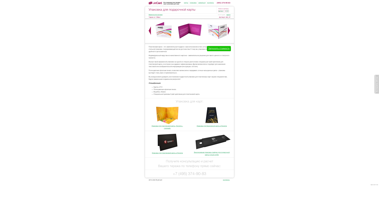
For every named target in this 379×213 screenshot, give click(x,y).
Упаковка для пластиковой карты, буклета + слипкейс (167, 127)
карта (228, 15)
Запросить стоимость (219, 49)
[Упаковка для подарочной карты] (164, 40)
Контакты (210, 2)
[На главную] (156, 3)
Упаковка (193, 2)
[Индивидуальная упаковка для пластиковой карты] (190, 40)
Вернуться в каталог (156, 15)
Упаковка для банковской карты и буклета (212, 126)
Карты (186, 2)
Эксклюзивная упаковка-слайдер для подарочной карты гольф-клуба (212, 154)
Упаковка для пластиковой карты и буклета (167, 153)
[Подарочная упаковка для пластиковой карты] (219, 40)
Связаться (201, 2)
